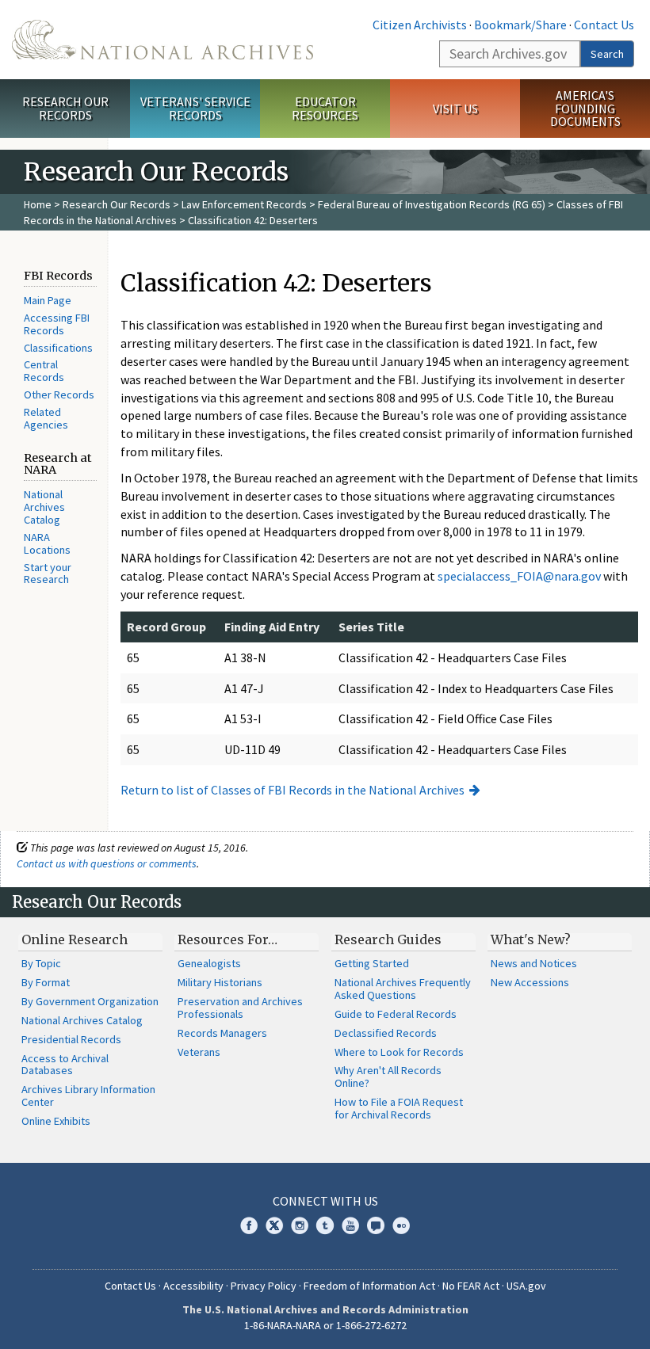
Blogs (375, 1225)
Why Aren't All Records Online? (388, 1076)
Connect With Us (325, 1201)
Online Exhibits (55, 1121)
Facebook (248, 1225)
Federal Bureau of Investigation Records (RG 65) (431, 204)
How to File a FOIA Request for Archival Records (399, 1108)
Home (38, 204)
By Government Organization (90, 1001)
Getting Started (372, 963)
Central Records (44, 370)
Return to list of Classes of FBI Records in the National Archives (292, 790)
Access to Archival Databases (65, 1064)
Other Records (59, 394)
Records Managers (222, 1033)
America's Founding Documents (585, 108)
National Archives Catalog (44, 507)
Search (607, 54)
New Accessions (530, 982)
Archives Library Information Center (88, 1095)
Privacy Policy (263, 1286)
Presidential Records (71, 1039)
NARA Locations (47, 543)
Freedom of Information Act (369, 1286)
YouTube (350, 1225)
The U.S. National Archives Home (162, 39)
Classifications (58, 348)
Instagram (299, 1225)
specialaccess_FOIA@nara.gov (519, 576)
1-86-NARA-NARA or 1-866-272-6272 (325, 1325)
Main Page (47, 300)
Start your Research (47, 573)
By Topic (41, 963)
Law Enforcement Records (244, 204)
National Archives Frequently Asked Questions (403, 988)
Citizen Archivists (420, 24)
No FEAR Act (470, 1286)
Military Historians (220, 982)
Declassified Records (386, 1033)
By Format (45, 982)
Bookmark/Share (520, 24)
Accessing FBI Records (57, 324)
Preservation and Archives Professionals (240, 1007)
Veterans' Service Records (195, 108)
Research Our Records (65, 108)
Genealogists (209, 963)
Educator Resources (325, 108)
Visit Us (455, 108)
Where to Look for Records (399, 1052)
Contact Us (604, 24)
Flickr (401, 1225)
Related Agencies (46, 418)
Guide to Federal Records (396, 1014)
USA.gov (526, 1286)
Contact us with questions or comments (107, 863)
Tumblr (325, 1225)
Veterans (199, 1052)
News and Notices (534, 963)
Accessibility (193, 1286)
